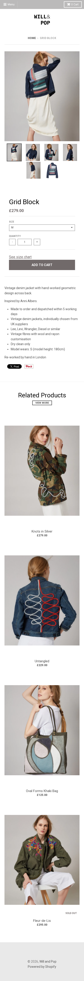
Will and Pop (47, 961)
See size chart (20, 257)
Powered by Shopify (42, 966)
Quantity (15, 236)
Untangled (42, 661)
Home (32, 38)
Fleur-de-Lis (42, 921)
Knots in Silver (42, 531)
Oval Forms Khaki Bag (42, 791)
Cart (75, 4)
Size (11, 222)
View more (42, 402)
